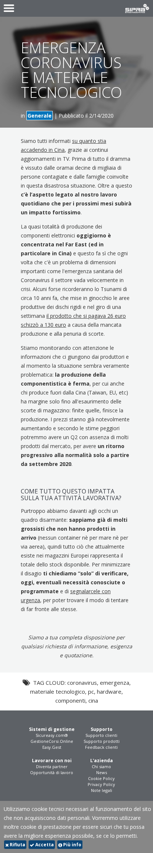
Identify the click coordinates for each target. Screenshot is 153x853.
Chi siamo (101, 766)
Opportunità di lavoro (51, 772)
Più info (71, 844)
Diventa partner (52, 766)
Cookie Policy (101, 778)
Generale (39, 115)
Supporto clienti (101, 735)
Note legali (101, 790)
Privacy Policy (101, 784)
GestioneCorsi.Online (51, 741)
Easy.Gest (51, 747)
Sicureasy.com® (52, 735)
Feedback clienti (101, 747)
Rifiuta (17, 844)
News (101, 772)
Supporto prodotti (102, 741)
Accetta (44, 844)
